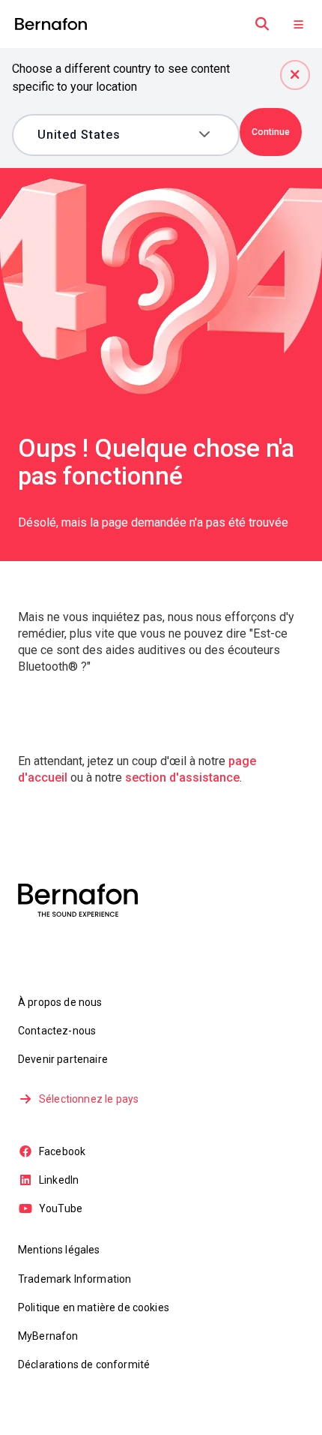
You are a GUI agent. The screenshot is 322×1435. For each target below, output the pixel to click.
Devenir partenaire (63, 1059)
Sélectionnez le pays (89, 1099)
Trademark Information (74, 1279)
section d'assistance (182, 777)
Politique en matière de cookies (93, 1307)
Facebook (62, 1151)
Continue (271, 132)
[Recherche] (262, 24)
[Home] (51, 24)
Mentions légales (59, 1250)
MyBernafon (48, 1336)
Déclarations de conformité (84, 1364)
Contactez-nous (57, 1031)
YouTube (60, 1208)
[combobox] (114, 135)
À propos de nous (60, 1002)
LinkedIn (59, 1180)
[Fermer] (295, 75)
